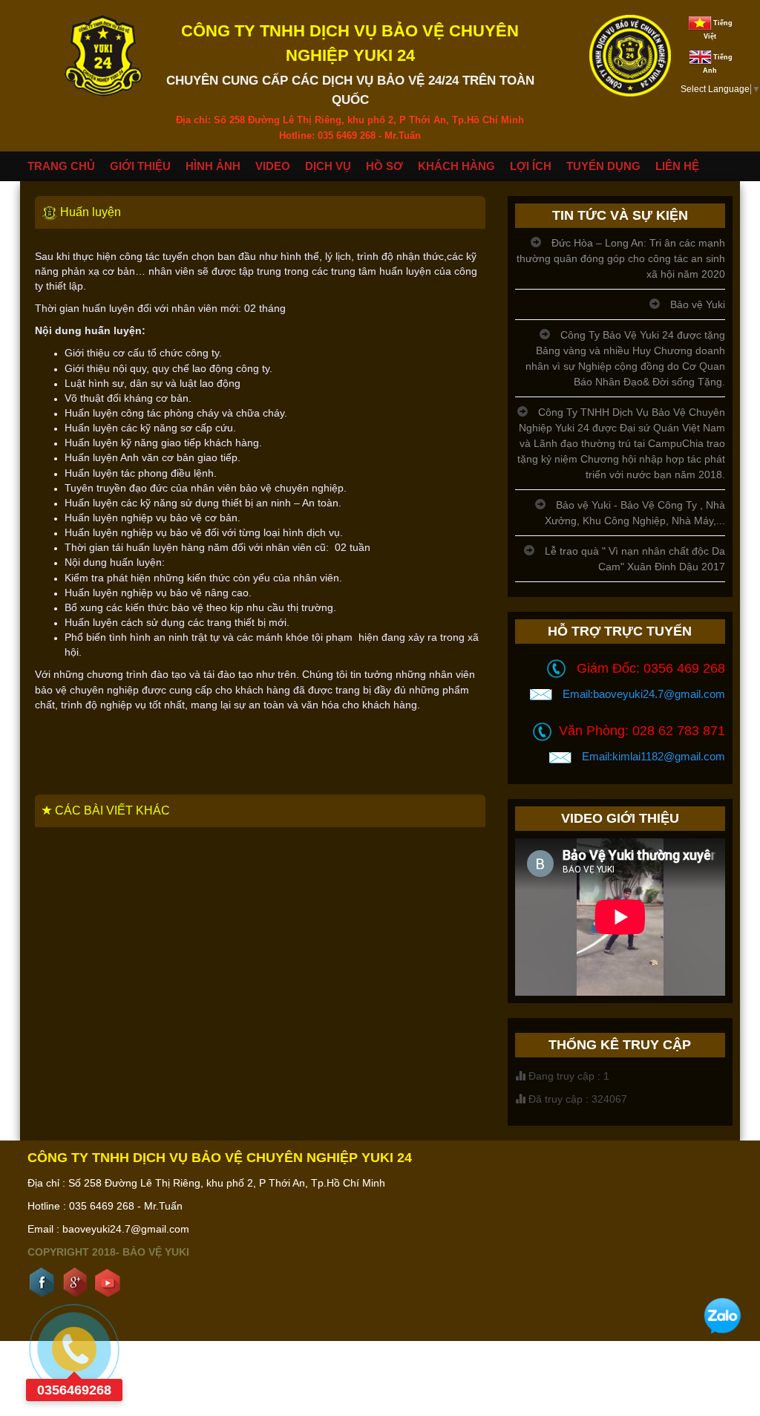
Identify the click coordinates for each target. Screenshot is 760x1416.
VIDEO (272, 166)
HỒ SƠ (384, 166)
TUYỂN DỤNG (603, 166)
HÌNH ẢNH (213, 166)
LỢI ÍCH (530, 166)
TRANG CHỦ (61, 166)
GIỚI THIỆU (140, 166)
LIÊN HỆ (677, 166)
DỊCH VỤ (328, 166)
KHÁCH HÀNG (456, 166)
